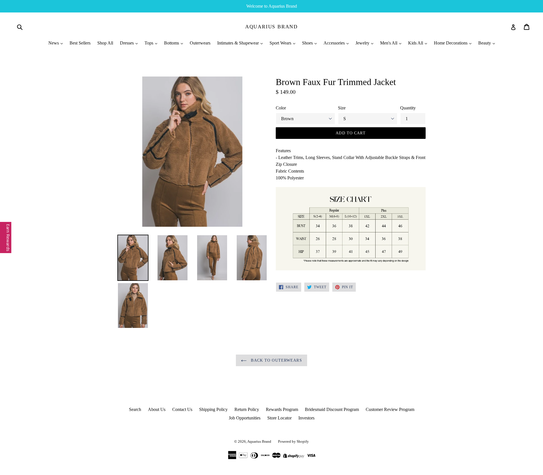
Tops (149, 43)
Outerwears (200, 43)
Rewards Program (282, 409)
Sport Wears (281, 43)
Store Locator (279, 417)
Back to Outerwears (275, 360)
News (54, 43)
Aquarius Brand (271, 26)
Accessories (335, 43)
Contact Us (182, 409)
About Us (156, 409)
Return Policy (246, 409)
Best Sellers (80, 43)
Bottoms (172, 43)
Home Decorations (451, 43)
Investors (306, 417)
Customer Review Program (390, 409)
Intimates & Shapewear (238, 43)
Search (135, 409)
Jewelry (362, 43)
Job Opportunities (244, 417)
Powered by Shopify (293, 441)
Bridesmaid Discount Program (332, 409)
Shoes (308, 43)
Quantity (408, 107)
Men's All (389, 43)
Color (281, 107)
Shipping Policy (213, 409)
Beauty (485, 43)
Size (342, 107)
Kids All (416, 43)
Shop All (105, 43)
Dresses (127, 43)
